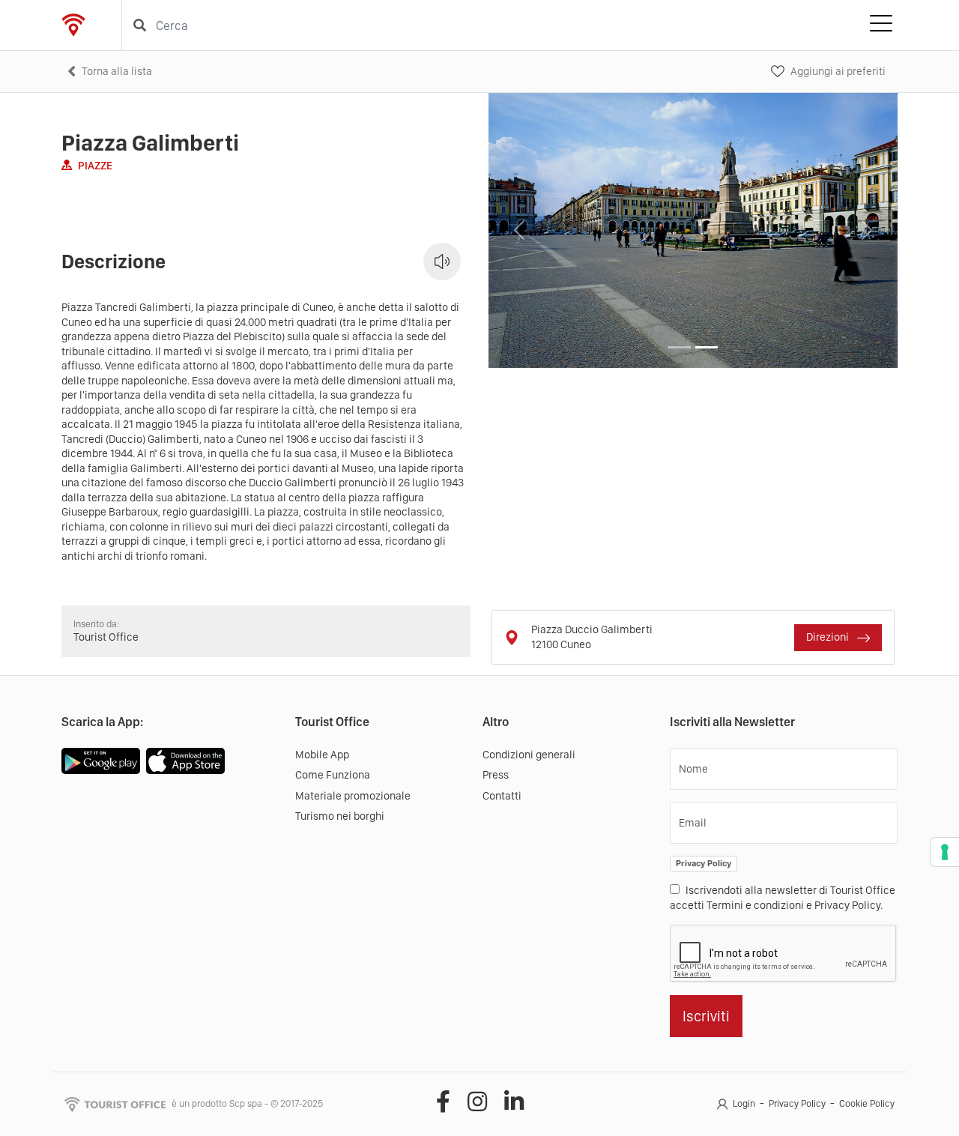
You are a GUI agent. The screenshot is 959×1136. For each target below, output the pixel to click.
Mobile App (322, 754)
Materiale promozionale (353, 796)
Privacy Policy (703, 863)
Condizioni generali (528, 754)
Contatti (501, 796)
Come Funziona (332, 775)
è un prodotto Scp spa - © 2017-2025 (247, 1103)
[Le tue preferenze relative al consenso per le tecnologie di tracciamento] (945, 852)
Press (495, 775)
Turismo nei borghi (339, 816)
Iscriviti (706, 1016)
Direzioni (828, 637)
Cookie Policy (867, 1103)
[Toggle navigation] (881, 25)
